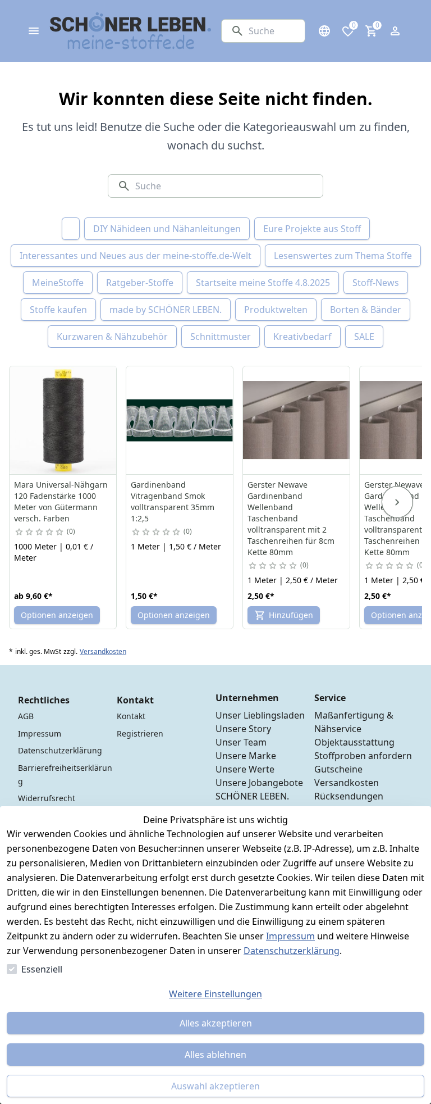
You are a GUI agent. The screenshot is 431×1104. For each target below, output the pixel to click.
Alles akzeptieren (216, 1023)
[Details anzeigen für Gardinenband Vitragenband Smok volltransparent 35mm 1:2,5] (180, 420)
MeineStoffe (58, 282)
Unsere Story (243, 729)
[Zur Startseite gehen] (130, 31)
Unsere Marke (246, 755)
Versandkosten (103, 651)
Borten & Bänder (365, 309)
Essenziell (41, 969)
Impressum (290, 936)
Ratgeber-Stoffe (139, 282)
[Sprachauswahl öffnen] (324, 31)
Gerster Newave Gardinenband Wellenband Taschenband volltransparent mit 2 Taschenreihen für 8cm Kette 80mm (290, 518)
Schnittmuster (220, 336)
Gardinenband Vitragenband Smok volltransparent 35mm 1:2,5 (172, 501)
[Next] (397, 502)
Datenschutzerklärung (292, 950)
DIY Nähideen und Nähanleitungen (167, 228)
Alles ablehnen (215, 1054)
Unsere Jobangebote (259, 782)
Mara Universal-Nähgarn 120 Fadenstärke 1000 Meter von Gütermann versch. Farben (61, 501)
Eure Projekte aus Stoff (312, 228)
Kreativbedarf (302, 336)
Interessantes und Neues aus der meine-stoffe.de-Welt (135, 255)
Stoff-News (375, 282)
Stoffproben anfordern (363, 755)
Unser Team (241, 742)
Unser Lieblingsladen (260, 715)
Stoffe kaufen (58, 309)
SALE (364, 336)
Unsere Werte (245, 769)
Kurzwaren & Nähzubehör (112, 336)
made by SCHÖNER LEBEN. (165, 309)
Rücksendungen (348, 796)
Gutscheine (338, 769)
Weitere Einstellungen (215, 994)
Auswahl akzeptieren (215, 1086)
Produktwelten (276, 309)
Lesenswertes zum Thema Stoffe (343, 255)
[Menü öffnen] (33, 31)
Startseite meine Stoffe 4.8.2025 (263, 282)
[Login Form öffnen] (395, 31)
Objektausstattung (354, 742)
